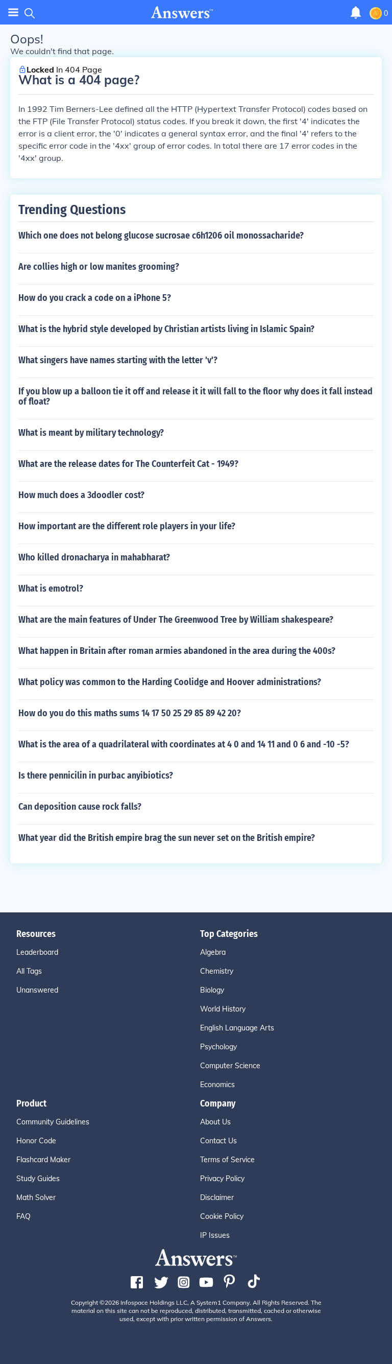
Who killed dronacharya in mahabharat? (94, 557)
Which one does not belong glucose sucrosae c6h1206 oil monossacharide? (161, 235)
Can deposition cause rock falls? (79, 806)
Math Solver (36, 1197)
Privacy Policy (222, 1178)
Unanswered (37, 990)
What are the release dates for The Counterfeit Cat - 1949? (128, 463)
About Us (215, 1121)
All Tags (29, 971)
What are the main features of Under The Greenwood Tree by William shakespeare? (175, 619)
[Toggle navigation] (13, 12)
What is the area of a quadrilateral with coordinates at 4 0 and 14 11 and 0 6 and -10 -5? (183, 744)
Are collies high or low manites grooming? (98, 266)
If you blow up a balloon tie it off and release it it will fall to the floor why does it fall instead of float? (195, 396)
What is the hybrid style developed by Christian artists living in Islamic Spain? (166, 329)
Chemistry (216, 971)
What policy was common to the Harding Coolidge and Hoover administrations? (169, 682)
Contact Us (218, 1140)
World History (223, 1009)
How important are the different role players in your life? (126, 526)
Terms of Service (227, 1159)
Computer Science (230, 1065)
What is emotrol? (50, 588)
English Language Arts (237, 1027)
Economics (217, 1084)
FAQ (23, 1216)
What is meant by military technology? (91, 432)
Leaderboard (37, 952)
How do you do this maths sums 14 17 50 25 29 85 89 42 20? (129, 713)
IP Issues (215, 1235)
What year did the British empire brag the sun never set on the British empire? (166, 837)
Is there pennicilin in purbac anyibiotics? (95, 775)
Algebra (213, 952)
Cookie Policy (221, 1216)
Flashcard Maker (43, 1159)
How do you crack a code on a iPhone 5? (94, 297)
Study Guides (38, 1178)
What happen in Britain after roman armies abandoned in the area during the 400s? (176, 650)
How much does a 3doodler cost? (81, 495)
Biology (212, 990)
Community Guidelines (52, 1121)
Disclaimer (217, 1197)
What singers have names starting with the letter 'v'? (117, 360)
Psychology (218, 1046)
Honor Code (36, 1140)
